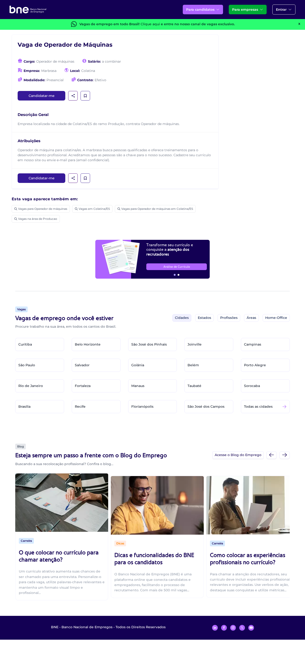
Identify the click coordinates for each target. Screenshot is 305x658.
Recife (80, 406)
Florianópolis (142, 406)
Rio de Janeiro (30, 386)
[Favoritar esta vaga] (85, 95)
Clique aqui (150, 24)
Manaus (137, 386)
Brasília (24, 406)
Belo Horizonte (88, 344)
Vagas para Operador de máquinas (42, 209)
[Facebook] (224, 628)
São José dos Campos (206, 406)
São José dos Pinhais (149, 344)
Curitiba (25, 344)
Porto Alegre (255, 365)
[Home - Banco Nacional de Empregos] (28, 9)
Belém (193, 365)
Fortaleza (83, 386)
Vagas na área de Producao (37, 219)
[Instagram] (233, 628)
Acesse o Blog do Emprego (238, 455)
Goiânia (137, 365)
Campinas (252, 344)
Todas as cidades (258, 406)
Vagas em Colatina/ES (94, 209)
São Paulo (26, 365)
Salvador (82, 365)
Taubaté (194, 386)
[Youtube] (251, 628)
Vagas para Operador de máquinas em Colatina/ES (157, 209)
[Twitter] (242, 628)
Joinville (195, 344)
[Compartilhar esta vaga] (73, 95)
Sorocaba (252, 386)
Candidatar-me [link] (42, 96)
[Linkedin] (215, 628)
